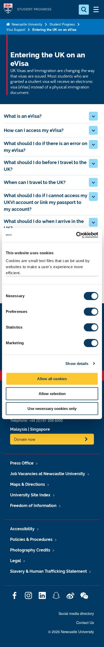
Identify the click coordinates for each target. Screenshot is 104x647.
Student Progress (62, 24)
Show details (76, 363)
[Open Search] (84, 10)
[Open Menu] (96, 10)
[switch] (91, 312)
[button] (93, 116)
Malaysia (18, 429)
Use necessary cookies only (52, 408)
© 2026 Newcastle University (71, 631)
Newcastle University (26, 24)
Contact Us (85, 622)
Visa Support (15, 29)
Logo (8, 9)
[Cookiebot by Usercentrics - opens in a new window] (76, 235)
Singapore (40, 429)
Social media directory (76, 613)
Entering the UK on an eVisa (54, 29)
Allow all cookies (52, 379)
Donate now (24, 439)
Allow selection (52, 393)
